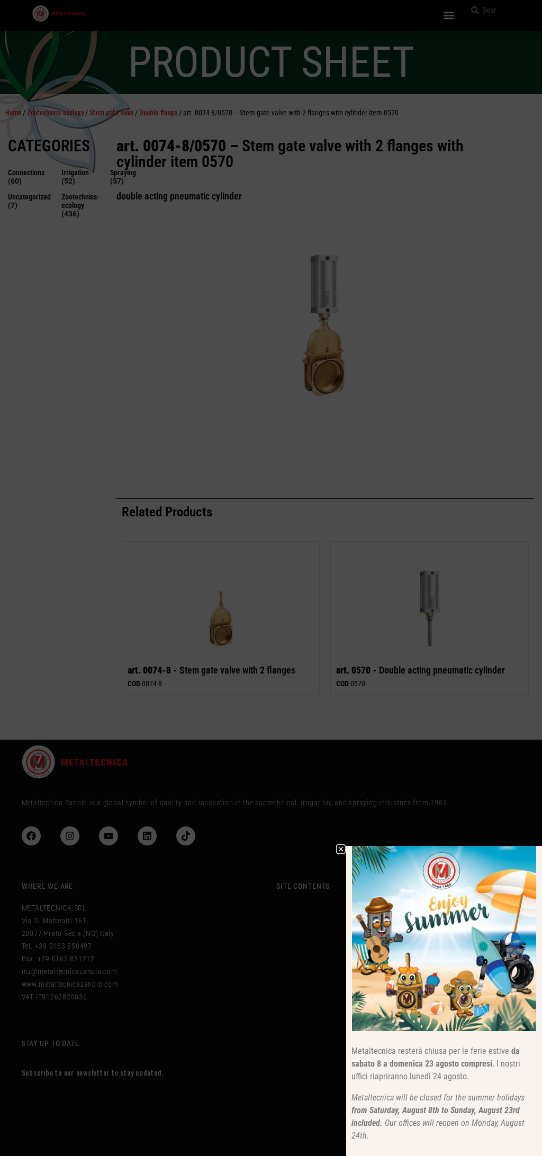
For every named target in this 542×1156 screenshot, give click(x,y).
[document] (271, 578)
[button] (341, 849)
